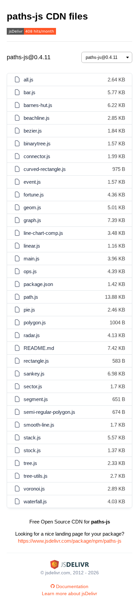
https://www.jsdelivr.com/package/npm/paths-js (69, 541)
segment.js (36, 399)
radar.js (32, 335)
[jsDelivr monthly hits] (31, 32)
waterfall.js (35, 501)
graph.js (32, 220)
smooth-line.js (39, 425)
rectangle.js (36, 361)
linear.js (32, 246)
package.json (38, 284)
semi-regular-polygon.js (49, 412)
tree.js (30, 463)
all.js (28, 79)
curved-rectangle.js (45, 169)
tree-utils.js (36, 476)
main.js (31, 258)
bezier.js (33, 131)
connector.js (37, 156)
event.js (32, 182)
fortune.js (34, 194)
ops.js (30, 271)
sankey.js (34, 373)
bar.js (29, 92)
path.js (31, 297)
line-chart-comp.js (43, 233)
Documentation (72, 586)
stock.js (32, 450)
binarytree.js (37, 143)
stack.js (32, 437)
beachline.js (37, 118)
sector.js (33, 386)
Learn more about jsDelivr (69, 593)
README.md (39, 348)
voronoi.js (34, 489)
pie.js (29, 310)
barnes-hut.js (38, 105)
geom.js (32, 207)
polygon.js (35, 322)
